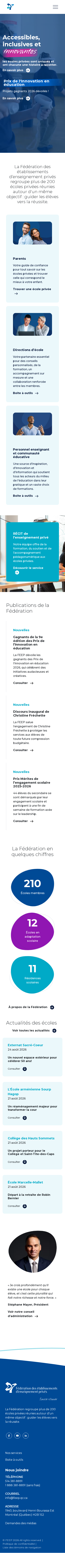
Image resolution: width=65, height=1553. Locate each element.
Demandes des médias (20, 1523)
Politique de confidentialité (19, 1543)
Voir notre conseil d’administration (21, 1314)
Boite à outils (14, 1459)
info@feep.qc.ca (16, 1498)
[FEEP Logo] (10, 7)
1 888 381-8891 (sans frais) (22, 1485)
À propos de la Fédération (28, 1007)
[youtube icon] (18, 1435)
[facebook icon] (9, 1435)
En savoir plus (13, 70)
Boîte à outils (23, 393)
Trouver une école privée (32, 289)
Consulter (21, 683)
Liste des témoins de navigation (22, 1547)
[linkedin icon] (25, 1435)
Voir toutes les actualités (31, 1030)
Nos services (13, 1453)
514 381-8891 (14, 1481)
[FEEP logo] (31, 1391)
